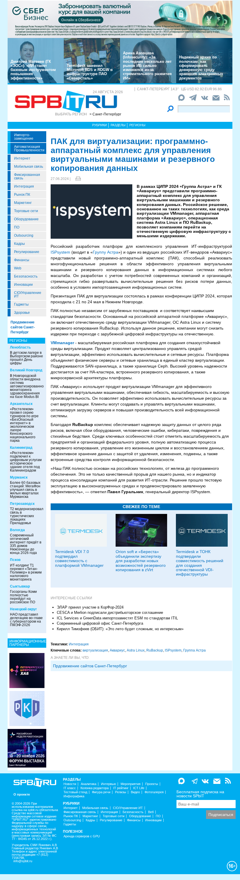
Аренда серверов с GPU (82, 836)
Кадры (19, 243)
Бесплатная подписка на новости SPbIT (200, 794)
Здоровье (22, 312)
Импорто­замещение (23, 136)
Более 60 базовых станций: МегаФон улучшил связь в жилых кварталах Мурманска (25, 490)
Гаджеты (21, 304)
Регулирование (26, 252)
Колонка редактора (94, 788)
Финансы (21, 260)
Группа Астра (194, 650)
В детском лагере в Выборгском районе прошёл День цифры (26, 358)
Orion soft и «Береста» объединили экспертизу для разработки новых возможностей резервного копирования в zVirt (141, 560)
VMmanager (62, 342)
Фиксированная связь (27, 176)
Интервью (108, 784)
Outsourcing (23, 235)
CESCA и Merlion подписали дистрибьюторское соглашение (110, 612)
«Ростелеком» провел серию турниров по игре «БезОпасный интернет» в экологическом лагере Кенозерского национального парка (24, 425)
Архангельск (21, 404)
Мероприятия (130, 784)
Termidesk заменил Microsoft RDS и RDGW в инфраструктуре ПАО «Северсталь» (90, 71)
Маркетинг (23, 203)
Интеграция (24, 186)
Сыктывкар (20, 586)
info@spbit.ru (22, 861)
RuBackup (154, 650)
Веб (151, 812)
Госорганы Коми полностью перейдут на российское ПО (23, 597)
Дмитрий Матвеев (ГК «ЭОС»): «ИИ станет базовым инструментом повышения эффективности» (33, 69)
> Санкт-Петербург (105, 114)
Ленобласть (20, 347)
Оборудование (26, 219)
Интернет (22, 158)
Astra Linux (136, 650)
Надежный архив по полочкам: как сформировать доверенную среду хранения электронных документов (201, 67)
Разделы (118, 125)
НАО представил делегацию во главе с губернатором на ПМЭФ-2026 (26, 619)
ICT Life (138, 788)
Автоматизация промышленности (29, 148)
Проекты (151, 784)
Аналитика (88, 784)
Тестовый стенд (75, 792)
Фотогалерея (154, 792)
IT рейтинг (120, 788)
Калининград (21, 448)
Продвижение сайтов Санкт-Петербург (23, 327)
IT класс (70, 788)
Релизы (120, 792)
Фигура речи (101, 792)
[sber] (120, 19)
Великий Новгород (26, 370)
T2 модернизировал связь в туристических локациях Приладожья (26, 516)
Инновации (23, 284)
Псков (15, 560)
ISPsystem (60, 252)
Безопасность (25, 276)
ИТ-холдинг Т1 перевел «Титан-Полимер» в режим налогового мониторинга (26, 572)
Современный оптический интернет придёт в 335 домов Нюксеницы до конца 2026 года (25, 544)
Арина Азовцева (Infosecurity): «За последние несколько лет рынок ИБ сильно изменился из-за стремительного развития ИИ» (147, 65)
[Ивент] (26, 670)
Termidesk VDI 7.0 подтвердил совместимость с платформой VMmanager (79, 558)
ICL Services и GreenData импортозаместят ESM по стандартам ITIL (117, 618)
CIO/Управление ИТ (27, 294)
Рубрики (99, 125)
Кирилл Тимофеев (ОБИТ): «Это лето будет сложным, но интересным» (120, 629)
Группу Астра (105, 252)
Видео (135, 792)
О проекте (21, 794)
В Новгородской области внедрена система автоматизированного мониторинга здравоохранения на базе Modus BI (28, 386)
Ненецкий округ (23, 609)
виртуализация (95, 650)
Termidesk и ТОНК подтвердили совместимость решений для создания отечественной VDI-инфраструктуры (199, 562)
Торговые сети (26, 211)
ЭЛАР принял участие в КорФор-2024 (90, 607)
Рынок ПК (22, 194)
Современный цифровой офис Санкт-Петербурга (100, 623)
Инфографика (74, 796)
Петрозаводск (22, 504)
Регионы (137, 125)
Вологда (17, 530)
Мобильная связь (28, 166)
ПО (16, 227)
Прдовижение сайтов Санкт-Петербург (90, 666)
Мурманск (19, 477)
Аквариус (117, 650)
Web (17, 268)
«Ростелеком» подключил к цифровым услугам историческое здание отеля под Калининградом (26, 461)
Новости (70, 784)
